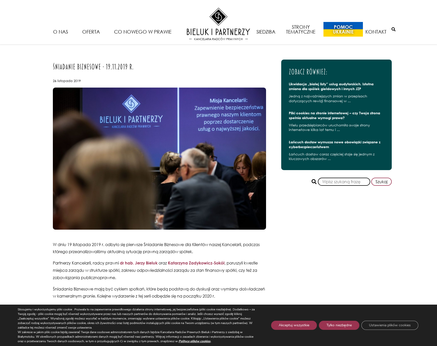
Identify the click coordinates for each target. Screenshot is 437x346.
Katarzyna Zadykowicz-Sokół (196, 262)
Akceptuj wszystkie (294, 325)
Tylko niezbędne (339, 325)
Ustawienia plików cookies (390, 325)
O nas (60, 32)
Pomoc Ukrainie (343, 29)
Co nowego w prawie (142, 32)
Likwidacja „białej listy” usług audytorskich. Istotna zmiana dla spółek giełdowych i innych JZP (331, 86)
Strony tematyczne (300, 29)
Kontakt (375, 32)
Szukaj (381, 181)
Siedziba (265, 32)
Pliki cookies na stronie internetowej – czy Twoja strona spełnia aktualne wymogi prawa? (334, 115)
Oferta (91, 32)
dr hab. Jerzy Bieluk (139, 262)
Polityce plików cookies (194, 341)
